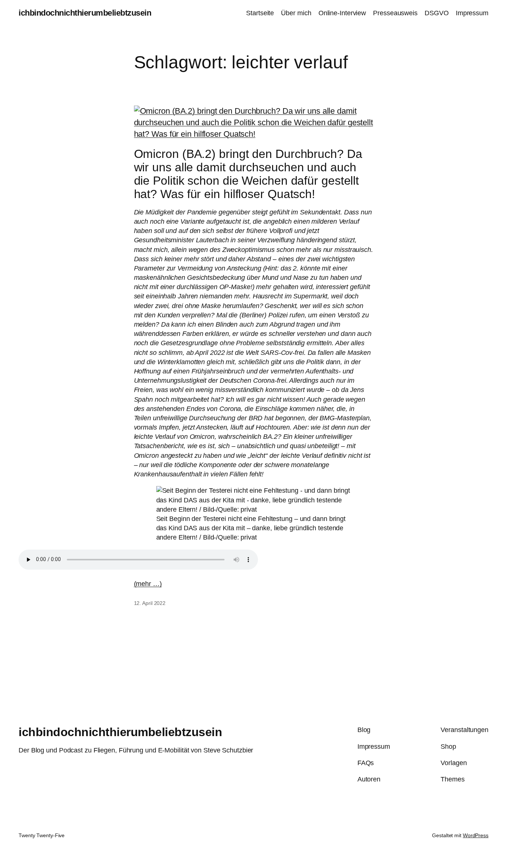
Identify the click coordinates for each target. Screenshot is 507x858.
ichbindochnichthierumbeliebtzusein (85, 12)
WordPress (475, 835)
